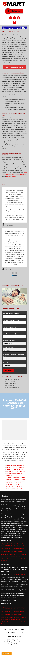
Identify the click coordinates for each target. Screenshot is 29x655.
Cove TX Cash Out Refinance (15, 467)
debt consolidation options (19, 174)
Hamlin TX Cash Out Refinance (15, 471)
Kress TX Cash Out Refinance (15, 465)
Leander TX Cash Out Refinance (15, 479)
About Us (20, 633)
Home (6, 629)
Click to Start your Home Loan (14, 67)
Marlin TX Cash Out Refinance (15, 483)
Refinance (21, 629)
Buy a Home (13, 629)
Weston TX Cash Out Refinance (15, 487)
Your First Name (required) (11, 313)
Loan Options (10, 633)
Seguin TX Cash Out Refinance (15, 469)
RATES (19, 636)
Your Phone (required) (9, 327)
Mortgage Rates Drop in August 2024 (11, 551)
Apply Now (12, 636)
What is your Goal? (9, 340)
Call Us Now (16, 11)
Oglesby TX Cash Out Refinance (15, 477)
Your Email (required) (9, 334)
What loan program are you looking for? (13, 355)
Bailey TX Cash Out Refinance (15, 485)
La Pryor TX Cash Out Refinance (16, 488)
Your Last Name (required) (11, 320)
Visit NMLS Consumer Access (18, 574)
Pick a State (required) (10, 363)
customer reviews (11, 176)
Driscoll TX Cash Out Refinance (15, 481)
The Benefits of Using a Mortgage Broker (12, 548)
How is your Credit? (9, 347)
